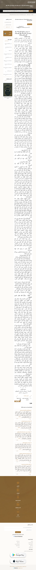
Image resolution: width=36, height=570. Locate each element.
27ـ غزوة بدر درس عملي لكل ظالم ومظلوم (24, 432)
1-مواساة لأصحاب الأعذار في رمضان (25, 410)
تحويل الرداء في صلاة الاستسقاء (8, 67)
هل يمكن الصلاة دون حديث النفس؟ (8, 64)
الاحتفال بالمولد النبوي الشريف (8, 53)
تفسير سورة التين (9, 70)
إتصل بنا (18, 547)
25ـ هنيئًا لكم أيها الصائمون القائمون (25, 453)
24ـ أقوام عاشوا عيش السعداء (26, 464)
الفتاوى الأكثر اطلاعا (17, 544)
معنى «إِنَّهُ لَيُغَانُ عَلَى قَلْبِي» (8, 43)
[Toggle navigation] (2, 2)
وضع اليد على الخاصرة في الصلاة (7, 74)
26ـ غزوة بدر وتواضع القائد (27, 442)
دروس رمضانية (28, 14)
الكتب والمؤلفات (31, 547)
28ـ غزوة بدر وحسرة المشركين (26, 421)
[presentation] (5, 90)
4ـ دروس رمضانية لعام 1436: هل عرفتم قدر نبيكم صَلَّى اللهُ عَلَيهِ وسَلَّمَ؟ (18, 14)
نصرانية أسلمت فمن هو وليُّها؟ (8, 60)
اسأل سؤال (18, 542)
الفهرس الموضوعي (6, 40)
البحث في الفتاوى (18, 532)
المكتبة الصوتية (17, 545)
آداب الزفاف (10, 50)
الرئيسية (32, 14)
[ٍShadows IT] (16, 568)
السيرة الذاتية (18, 541)
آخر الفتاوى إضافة (31, 544)
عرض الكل (6, 80)
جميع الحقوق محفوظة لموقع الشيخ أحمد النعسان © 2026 (18, 566)
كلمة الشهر (31, 545)
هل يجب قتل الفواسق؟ (9, 57)
